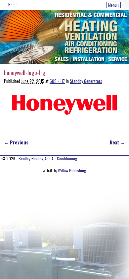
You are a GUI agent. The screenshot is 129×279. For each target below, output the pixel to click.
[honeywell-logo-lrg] (64, 105)
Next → (117, 142)
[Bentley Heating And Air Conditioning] (64, 37)
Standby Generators (86, 81)
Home (13, 4)
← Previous (16, 142)
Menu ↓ (114, 5)
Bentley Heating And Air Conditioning (48, 158)
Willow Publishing (72, 170)
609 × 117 (57, 81)
